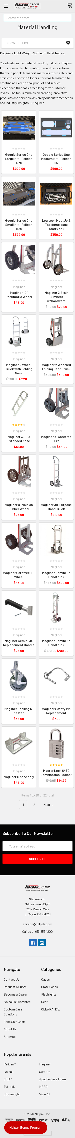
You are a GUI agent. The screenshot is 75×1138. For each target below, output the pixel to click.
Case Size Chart (14, 1022)
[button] (68, 43)
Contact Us (11, 979)
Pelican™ (10, 1064)
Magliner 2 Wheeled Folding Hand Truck (56, 367)
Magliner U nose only (19, 777)
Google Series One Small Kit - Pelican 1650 (18, 224)
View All (44, 1094)
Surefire (44, 1072)
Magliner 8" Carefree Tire (56, 439)
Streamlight (12, 1094)
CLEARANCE (50, 1009)
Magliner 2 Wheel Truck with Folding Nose (18, 369)
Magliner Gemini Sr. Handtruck (56, 643)
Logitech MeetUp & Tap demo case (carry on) (56, 224)
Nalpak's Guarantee (17, 1002)
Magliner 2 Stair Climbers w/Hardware (56, 297)
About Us (10, 1029)
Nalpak (9, 1072)
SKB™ (8, 1079)
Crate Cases (49, 987)
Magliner (45, 1064)
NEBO (43, 1086)
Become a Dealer (15, 994)
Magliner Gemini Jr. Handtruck (56, 575)
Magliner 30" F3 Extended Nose (19, 439)
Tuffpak (9, 1086)
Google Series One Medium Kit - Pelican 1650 (56, 158)
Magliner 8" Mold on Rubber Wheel (19, 507)
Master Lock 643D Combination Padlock (56, 772)
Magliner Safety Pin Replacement (56, 711)
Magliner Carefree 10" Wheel (19, 575)
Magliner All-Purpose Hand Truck (56, 507)
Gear (44, 1002)
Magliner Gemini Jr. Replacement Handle (18, 643)
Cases (45, 979)
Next (47, 804)
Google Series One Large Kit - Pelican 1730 (18, 158)
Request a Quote (15, 987)
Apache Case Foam (52, 1079)
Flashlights (48, 994)
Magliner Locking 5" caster (18, 711)
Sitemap (10, 1036)
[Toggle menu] (5, 5)
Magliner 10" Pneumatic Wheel (19, 295)
